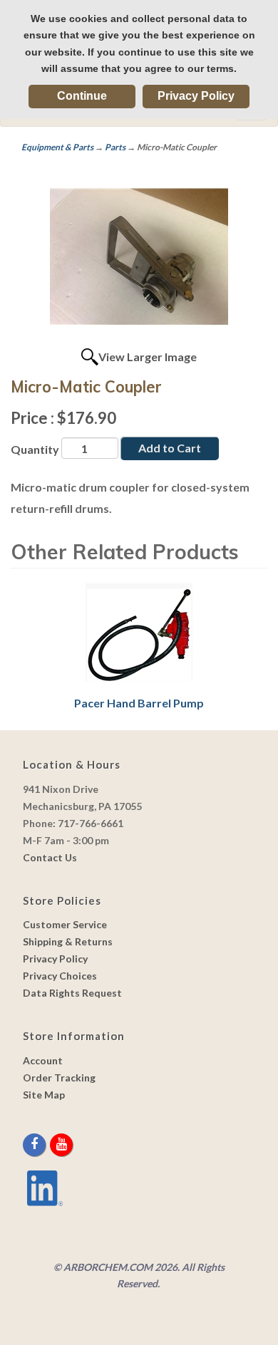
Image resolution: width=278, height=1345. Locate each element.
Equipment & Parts (57, 147)
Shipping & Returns (68, 941)
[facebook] (35, 1144)
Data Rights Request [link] (72, 993)
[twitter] (49, 1144)
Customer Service (65, 924)
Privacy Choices (60, 976)
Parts (115, 147)
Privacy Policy (196, 96)
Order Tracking (59, 1077)
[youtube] (61, 1144)
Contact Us (50, 857)
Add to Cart (169, 448)
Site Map (44, 1095)
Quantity (35, 449)
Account (43, 1060)
